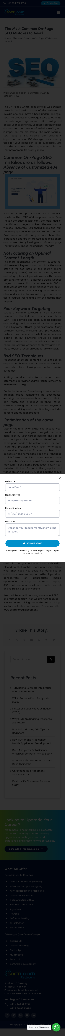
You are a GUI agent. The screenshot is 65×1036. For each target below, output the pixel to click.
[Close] (60, 478)
